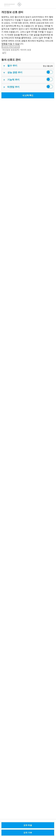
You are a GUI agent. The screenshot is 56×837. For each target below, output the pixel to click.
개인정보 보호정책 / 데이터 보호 (16, 49)
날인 (4, 52)
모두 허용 (28, 825)
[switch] (49, 72)
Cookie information (10, 46)
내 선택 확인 (27, 95)
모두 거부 (28, 832)
